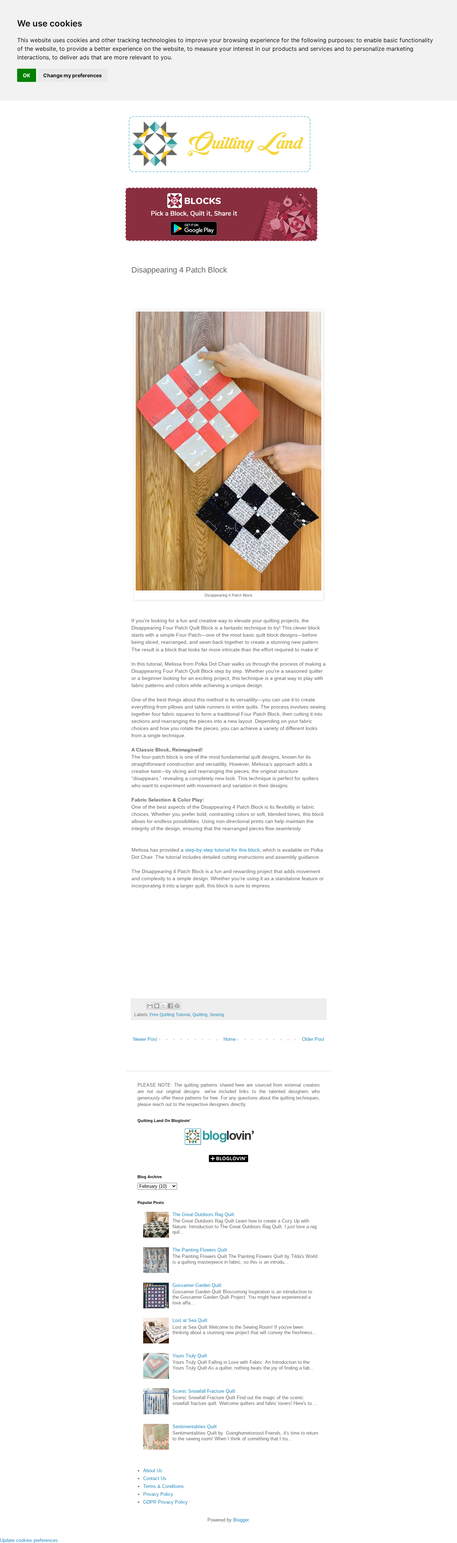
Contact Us (154, 1478)
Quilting (199, 1014)
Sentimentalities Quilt (194, 1426)
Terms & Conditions (163, 1486)
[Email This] (150, 1005)
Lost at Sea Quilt (189, 1320)
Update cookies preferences (29, 1540)
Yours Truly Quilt (189, 1355)
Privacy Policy (158, 1494)
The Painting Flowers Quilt (199, 1250)
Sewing (217, 1014)
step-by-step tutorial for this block (222, 850)
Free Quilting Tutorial (170, 1014)
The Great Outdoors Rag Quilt (203, 1214)
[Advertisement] (214, 294)
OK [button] (26, 75)
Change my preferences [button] (72, 75)
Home (230, 1039)
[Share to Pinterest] (177, 1005)
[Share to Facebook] (170, 1005)
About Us (152, 1470)
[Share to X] (163, 1005)
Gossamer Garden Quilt (196, 1285)
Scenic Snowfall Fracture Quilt (203, 1391)
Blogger (240, 1520)
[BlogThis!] (156, 1005)
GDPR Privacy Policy (165, 1502)
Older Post (313, 1039)
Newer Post (145, 1039)
